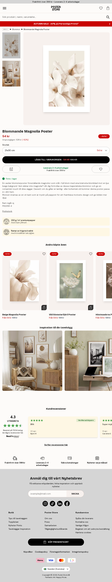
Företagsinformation (60, 551)
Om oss (48, 518)
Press (47, 522)
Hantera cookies (83, 532)
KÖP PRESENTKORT (58, 542)
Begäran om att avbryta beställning (93, 529)
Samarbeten (51, 525)
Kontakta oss (82, 522)
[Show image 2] (11, 73)
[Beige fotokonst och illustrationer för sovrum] (32, 361)
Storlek (5, 145)
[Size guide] (11, 169)
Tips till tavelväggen (17, 518)
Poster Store (62, 575)
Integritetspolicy (80, 551)
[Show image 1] (11, 45)
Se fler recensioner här (56, 444)
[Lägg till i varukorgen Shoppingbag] (44, 307)
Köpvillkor (28, 551)
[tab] (100, 8)
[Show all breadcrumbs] (5, 29)
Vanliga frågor (82, 525)
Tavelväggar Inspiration (19, 529)
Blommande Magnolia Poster (37, 29)
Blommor (16, 29)
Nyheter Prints (15, 525)
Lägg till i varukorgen (56, 159)
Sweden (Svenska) (56, 569)
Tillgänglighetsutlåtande (56, 529)
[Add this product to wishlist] (101, 169)
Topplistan (13, 522)
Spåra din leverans (84, 518)
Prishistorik (7, 211)
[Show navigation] (4, 8)
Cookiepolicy (41, 551)
